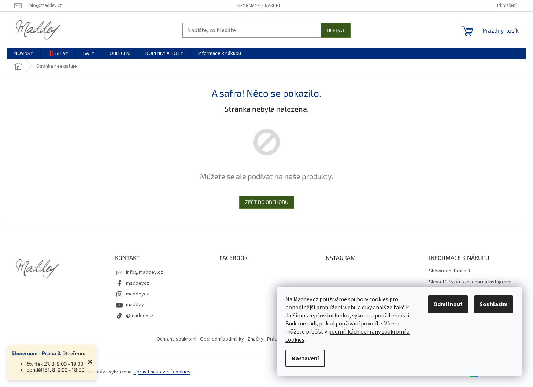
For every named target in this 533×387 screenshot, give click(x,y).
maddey (135, 304)
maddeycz (137, 283)
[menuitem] (23, 53)
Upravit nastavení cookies (162, 372)
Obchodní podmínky (222, 339)
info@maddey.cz (144, 272)
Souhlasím (494, 304)
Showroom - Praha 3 (36, 353)
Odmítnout (448, 304)
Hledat (336, 30)
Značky (255, 339)
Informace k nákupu (259, 6)
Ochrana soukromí (176, 339)
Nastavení (305, 358)
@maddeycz (139, 315)
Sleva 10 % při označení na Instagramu (471, 282)
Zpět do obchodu (266, 202)
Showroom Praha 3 (449, 271)
